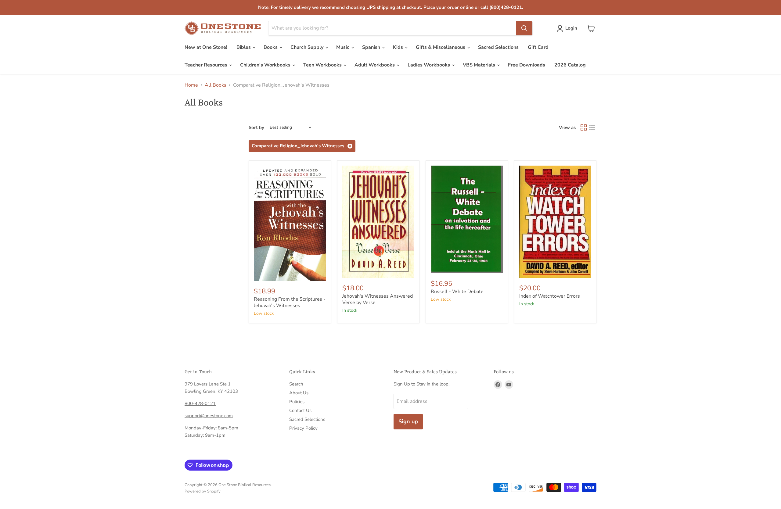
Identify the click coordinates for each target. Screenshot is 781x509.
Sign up (408, 421)
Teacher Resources (207, 65)
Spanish (371, 47)
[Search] (524, 28)
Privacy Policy (303, 428)
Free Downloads (526, 65)
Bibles (244, 47)
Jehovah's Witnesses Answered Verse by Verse (377, 299)
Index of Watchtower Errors (549, 296)
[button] (568, 28)
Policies (296, 402)
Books (271, 47)
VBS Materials (479, 65)
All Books (215, 85)
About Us (298, 393)
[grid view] (583, 127)
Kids (398, 47)
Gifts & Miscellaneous (441, 47)
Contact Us (300, 410)
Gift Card (538, 47)
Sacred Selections (498, 47)
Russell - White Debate (457, 291)
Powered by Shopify (203, 491)
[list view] (592, 127)
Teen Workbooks (323, 65)
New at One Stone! (206, 47)
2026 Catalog (570, 65)
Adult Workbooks (375, 65)
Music (343, 47)
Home (191, 85)
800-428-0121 (200, 403)
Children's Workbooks (266, 65)
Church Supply (307, 47)
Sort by (256, 127)
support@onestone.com (209, 416)
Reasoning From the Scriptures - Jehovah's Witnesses (290, 302)
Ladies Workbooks (429, 65)
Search (296, 384)
